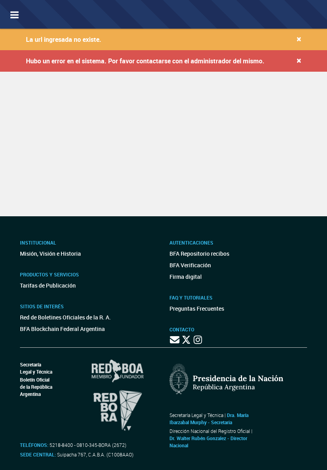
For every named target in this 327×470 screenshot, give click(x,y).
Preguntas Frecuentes (196, 308)
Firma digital (185, 276)
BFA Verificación (190, 265)
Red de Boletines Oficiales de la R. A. (65, 317)
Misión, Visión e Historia (50, 253)
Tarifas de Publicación (48, 285)
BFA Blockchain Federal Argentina (62, 329)
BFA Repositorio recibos (199, 253)
